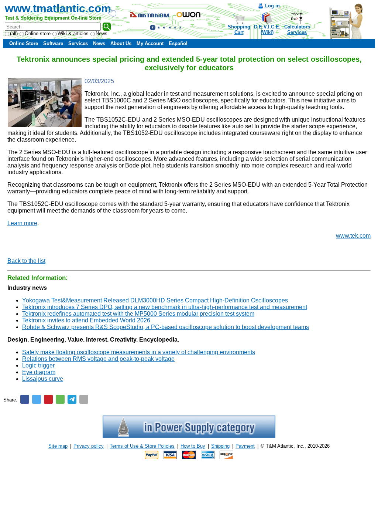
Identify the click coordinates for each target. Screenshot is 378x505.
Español (178, 43)
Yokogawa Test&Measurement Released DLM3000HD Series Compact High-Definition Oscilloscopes (155, 300)
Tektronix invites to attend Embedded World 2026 (86, 320)
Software (53, 43)
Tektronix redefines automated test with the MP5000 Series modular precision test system (138, 314)
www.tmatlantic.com (58, 8)
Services (78, 43)
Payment (245, 446)
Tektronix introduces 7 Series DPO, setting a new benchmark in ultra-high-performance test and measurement (164, 307)
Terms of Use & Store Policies (142, 446)
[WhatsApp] (60, 399)
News (101, 33)
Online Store (23, 43)
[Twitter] (36, 399)
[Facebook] (24, 399)
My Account (150, 43)
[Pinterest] (48, 399)
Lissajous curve (42, 379)
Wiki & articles (73, 33)
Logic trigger (38, 365)
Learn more (22, 223)
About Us (120, 43)
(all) (14, 33)
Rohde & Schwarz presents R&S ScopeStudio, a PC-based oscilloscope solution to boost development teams (165, 327)
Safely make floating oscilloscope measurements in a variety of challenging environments (138, 352)
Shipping (220, 446)
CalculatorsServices (297, 29)
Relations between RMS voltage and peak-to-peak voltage (98, 359)
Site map (58, 446)
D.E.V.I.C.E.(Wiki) (267, 29)
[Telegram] (72, 399)
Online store (38, 33)
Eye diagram (38, 372)
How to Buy (193, 446)
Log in (272, 6)
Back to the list (26, 261)
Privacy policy (88, 446)
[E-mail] (83, 399)
